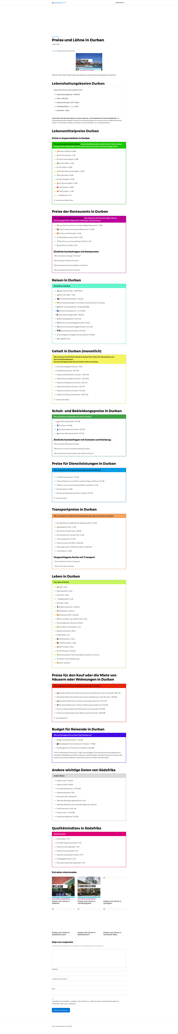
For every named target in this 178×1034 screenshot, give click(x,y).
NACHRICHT (120, 2)
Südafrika (55, 37)
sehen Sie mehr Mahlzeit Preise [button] (64, 200)
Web (53, 989)
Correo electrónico (60, 979)
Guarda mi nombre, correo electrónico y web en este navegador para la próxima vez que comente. (85, 1002)
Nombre (55, 969)
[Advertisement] (55, 19)
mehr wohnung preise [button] (62, 718)
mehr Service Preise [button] (61, 498)
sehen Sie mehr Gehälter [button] (62, 399)
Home (54, 51)
